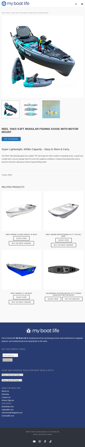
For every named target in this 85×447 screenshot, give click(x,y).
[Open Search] (76, 4)
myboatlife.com (8, 410)
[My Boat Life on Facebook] (45, 441)
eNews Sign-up (8, 400)
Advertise (5, 394)
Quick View (21, 238)
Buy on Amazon (11, 139)
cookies (49, 434)
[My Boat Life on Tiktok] (50, 441)
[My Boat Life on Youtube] (34, 441)
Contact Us (6, 397)
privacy (35, 434)
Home (3, 13)
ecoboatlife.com (8, 416)
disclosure (42, 434)
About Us (5, 391)
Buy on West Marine (21, 243)
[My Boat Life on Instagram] (39, 441)
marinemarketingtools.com (12, 413)
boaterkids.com (8, 406)
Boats (9, 13)
